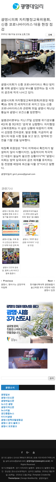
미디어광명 (6, 416)
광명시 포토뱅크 (9, 426)
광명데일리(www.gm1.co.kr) (38, 461)
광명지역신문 (7, 407)
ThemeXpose (14, 478)
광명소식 (10, 387)
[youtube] (34, 452)
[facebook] (22, 452)
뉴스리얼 (5, 410)
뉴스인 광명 (7, 404)
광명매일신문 (7, 401)
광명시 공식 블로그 (10, 423)
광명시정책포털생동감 (12, 420)
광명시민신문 (7, 397)
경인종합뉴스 (7, 413)
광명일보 (5, 394)
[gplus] (27, 452)
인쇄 (50, 35)
